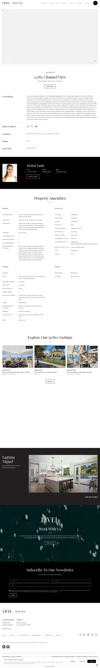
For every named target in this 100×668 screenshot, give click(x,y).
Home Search (52, 3)
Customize (82, 661)
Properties (43, 3)
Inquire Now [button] (50, 86)
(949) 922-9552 (46, 171)
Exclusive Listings (23, 635)
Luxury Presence (16, 656)
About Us (12, 635)
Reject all (73, 661)
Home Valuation (63, 3)
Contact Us (87, 3)
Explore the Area (92, 497)
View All (50, 381)
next (11, 60)
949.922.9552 (79, 3)
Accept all (91, 661)
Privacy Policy (54, 591)
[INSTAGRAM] (96, 634)
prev (7, 60)
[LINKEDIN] (84, 634)
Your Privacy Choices (50, 666)
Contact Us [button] (50, 543)
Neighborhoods (37, 635)
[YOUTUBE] (88, 634)
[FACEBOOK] (80, 634)
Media (70, 3)
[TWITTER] (92, 634)
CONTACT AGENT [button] (33, 176)
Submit (13, 595)
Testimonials (48, 635)
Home (4, 635)
